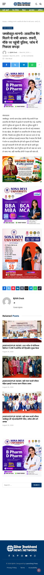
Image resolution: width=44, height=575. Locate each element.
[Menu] (4, 4)
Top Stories (7, 28)
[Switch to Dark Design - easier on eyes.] (36, 4)
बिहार (24, 10)
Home (4, 21)
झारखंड (31, 10)
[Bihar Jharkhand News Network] (22, 4)
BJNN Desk (13, 52)
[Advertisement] (22, 514)
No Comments (28, 56)
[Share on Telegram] (24, 65)
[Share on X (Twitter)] (15, 65)
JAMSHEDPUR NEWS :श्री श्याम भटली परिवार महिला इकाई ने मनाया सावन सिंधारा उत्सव (20, 382)
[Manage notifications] (39, 570)
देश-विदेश (15, 10)
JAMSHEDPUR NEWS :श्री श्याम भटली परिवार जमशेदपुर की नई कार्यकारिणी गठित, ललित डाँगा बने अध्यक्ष (20, 419)
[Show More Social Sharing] (39, 65)
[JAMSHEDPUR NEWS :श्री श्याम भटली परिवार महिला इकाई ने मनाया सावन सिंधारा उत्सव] (22, 367)
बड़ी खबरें (5, 10)
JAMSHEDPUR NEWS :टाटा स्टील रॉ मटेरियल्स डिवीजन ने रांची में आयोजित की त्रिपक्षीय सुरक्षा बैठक (20, 347)
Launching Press (32, 563)
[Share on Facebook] (6, 65)
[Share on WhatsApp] (32, 65)
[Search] (40, 4)
